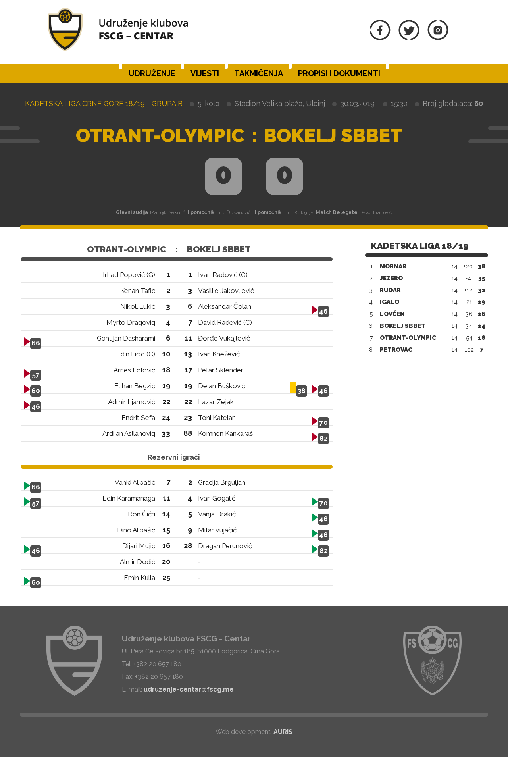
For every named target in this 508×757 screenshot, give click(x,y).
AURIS (282, 732)
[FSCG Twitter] (408, 38)
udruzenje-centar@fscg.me (189, 689)
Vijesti (204, 73)
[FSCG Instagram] (437, 38)
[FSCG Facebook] (380, 38)
